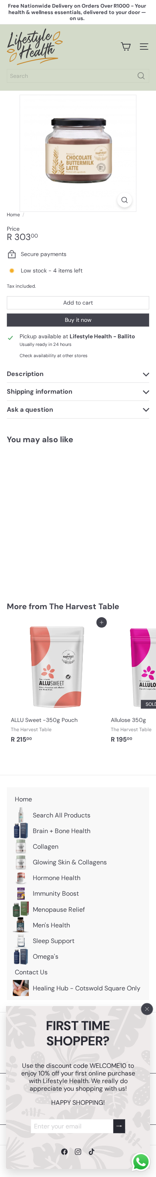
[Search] (141, 76)
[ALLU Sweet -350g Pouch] (57, 684)
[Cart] (125, 46)
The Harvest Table (84, 606)
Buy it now (78, 319)
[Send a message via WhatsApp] (141, 1162)
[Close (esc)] (147, 1009)
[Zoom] (124, 200)
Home (13, 215)
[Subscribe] (119, 1126)
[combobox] (78, 76)
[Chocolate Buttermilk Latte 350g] (57, 517)
